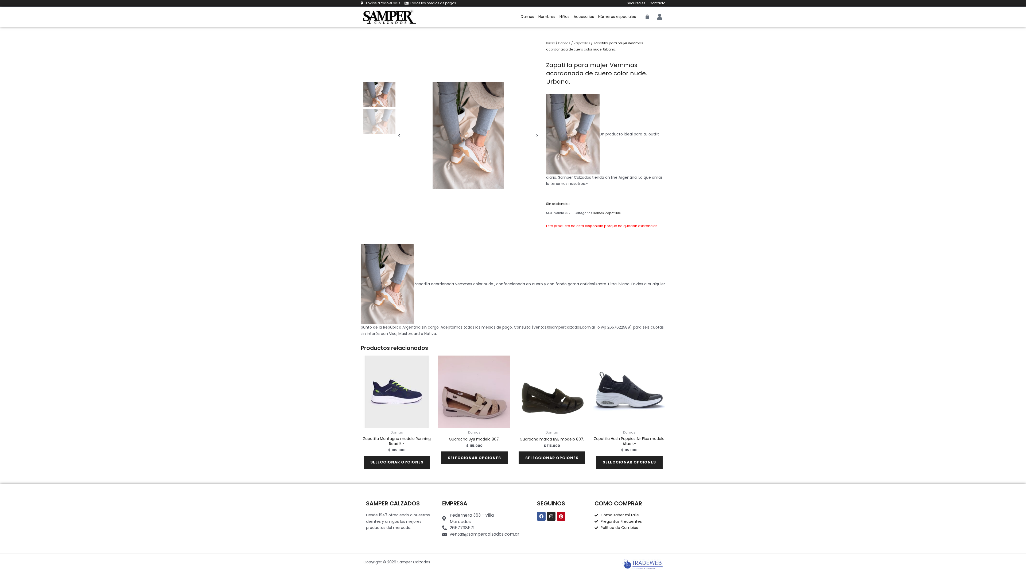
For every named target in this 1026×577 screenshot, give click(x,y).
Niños (564, 16)
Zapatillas (582, 43)
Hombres (546, 16)
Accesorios (584, 16)
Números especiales (617, 16)
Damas (527, 16)
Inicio (550, 43)
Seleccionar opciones (396, 462)
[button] (399, 135)
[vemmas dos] (468, 135)
